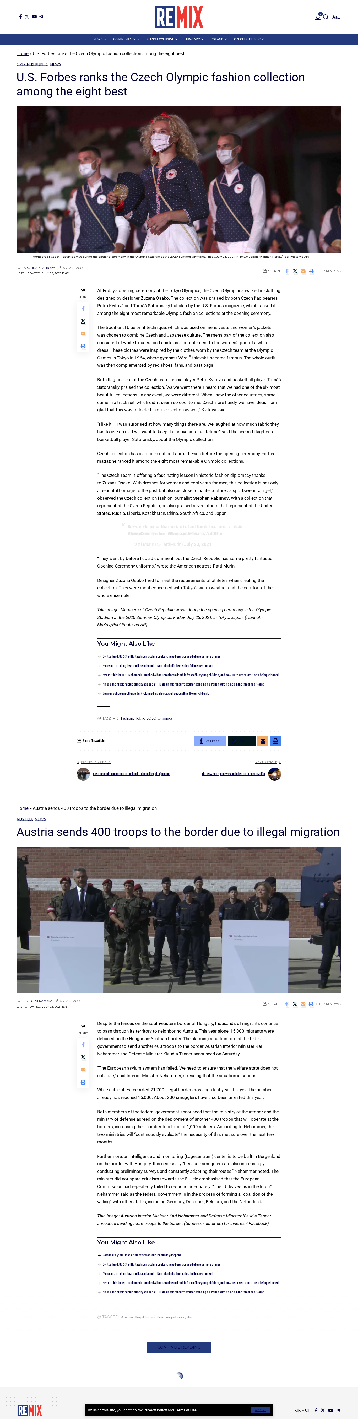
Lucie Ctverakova (36, 1001)
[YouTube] (34, 16)
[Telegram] (41, 16)
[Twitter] (26, 16)
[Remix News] (179, 17)
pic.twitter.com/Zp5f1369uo (202, 534)
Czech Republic (32, 64)
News (55, 64)
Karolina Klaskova (38, 268)
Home (23, 53)
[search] (325, 17)
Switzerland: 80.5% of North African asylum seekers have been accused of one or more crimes (162, 657)
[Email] (303, 271)
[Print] (311, 271)
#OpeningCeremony (141, 534)
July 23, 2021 (198, 544)
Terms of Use (186, 1410)
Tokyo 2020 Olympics (153, 718)
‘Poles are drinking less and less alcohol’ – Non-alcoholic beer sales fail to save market (158, 666)
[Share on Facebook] (287, 271)
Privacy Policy (155, 1410)
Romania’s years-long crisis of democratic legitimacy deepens (142, 1256)
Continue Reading (179, 1347)
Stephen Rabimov (211, 498)
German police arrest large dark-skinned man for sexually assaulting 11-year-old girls (156, 694)
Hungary (26, 1388)
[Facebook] (20, 16)
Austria (25, 819)
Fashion (127, 718)
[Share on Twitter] (295, 271)
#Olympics (175, 534)
